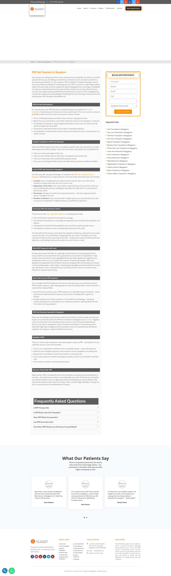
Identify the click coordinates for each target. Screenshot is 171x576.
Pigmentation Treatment (63, 558)
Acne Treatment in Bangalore (118, 155)
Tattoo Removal (79, 548)
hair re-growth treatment (56, 214)
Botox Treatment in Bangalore (118, 170)
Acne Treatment (79, 544)
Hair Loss (63, 544)
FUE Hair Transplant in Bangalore (119, 135)
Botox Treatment (76, 556)
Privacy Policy (92, 571)
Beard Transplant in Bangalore (118, 142)
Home (79, 8)
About (86, 8)
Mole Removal (78, 550)
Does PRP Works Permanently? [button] (46, 417)
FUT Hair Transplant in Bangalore (119, 139)
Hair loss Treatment (44, 62)
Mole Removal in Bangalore (117, 161)
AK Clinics (88, 320)
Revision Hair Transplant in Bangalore (121, 145)
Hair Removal (78, 546)
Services (93, 8)
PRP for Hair (63, 552)
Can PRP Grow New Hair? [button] (43, 422)
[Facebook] (118, 2)
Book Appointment (133, 8)
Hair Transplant (64, 546)
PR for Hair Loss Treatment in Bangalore (122, 148)
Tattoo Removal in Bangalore (118, 158)
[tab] (66, 408)
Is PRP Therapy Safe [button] (41, 408)
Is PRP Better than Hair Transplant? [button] (47, 412)
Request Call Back (123, 112)
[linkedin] (130, 2)
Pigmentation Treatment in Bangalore (121, 164)
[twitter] (134, 2)
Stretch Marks (78, 553)
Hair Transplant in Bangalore (118, 129)
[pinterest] (138, 2)
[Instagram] (122, 2)
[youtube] (126, 2)
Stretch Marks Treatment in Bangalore (121, 174)
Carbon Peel (63, 555)
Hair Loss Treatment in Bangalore (119, 132)
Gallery (100, 8)
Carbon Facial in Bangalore (117, 167)
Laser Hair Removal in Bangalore (119, 151)
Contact (119, 8)
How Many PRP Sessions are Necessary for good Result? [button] (55, 427)
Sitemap (76, 559)
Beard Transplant (62, 549)
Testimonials (110, 8)
